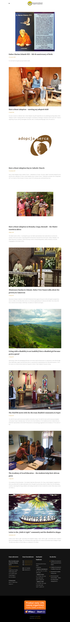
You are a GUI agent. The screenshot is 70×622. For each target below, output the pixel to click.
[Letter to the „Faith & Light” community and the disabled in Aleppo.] (35, 511)
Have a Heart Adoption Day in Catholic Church (27, 168)
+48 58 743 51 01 (28, 564)
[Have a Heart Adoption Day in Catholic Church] (35, 145)
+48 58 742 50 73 (28, 563)
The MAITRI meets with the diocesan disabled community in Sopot (34, 413)
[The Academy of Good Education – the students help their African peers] (35, 450)
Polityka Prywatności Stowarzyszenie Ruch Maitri (56, 563)
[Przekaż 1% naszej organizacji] (35, 607)
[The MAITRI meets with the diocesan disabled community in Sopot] (35, 390)
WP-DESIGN (37, 618)
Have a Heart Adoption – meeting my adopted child (28, 109)
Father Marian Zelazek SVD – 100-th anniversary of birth (31, 54)
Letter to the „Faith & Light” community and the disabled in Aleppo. (35, 532)
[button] (2, 619)
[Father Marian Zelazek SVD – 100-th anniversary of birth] (35, 31)
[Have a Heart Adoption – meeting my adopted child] (35, 86)
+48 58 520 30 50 (28, 561)
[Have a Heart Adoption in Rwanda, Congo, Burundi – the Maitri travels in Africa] (35, 204)
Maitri (39, 616)
